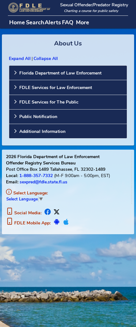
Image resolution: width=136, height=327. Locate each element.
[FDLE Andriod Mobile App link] (57, 223)
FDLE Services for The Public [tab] (48, 102)
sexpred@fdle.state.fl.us (43, 182)
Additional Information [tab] (42, 131)
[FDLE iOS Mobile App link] (65, 223)
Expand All (20, 58)
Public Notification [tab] (38, 116)
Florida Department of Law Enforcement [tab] (60, 73)
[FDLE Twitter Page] (56, 213)
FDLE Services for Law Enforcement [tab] (55, 87)
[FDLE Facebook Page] (48, 213)
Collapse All (46, 58)
